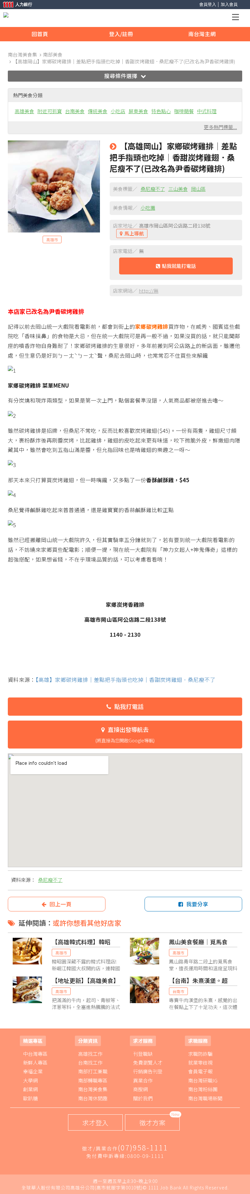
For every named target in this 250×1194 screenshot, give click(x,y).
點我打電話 (129, 706)
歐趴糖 (30, 1098)
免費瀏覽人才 (147, 1062)
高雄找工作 (90, 1053)
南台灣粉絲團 (202, 1089)
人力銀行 (14, 5)
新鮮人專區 (35, 1062)
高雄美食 (24, 111)
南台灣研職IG (202, 1080)
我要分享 (197, 904)
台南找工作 (90, 1062)
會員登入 (207, 4)
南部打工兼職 (92, 1071)
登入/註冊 (121, 34)
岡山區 (198, 188)
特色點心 (161, 111)
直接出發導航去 (125, 734)
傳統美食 (97, 111)
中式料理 (206, 111)
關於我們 (143, 1098)
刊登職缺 (143, 1053)
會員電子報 (200, 1071)
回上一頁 (60, 904)
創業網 (30, 1089)
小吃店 (118, 111)
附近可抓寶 (49, 111)
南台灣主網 (202, 34)
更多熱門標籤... (220, 127)
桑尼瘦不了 (153, 188)
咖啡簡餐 (184, 111)
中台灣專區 (35, 1053)
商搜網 (140, 1089)
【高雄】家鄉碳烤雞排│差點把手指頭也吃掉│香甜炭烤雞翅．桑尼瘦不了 (125, 679)
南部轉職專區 (92, 1080)
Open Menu (237, 18)
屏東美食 (138, 111)
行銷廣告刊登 (147, 1071)
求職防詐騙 (200, 1053)
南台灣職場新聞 (205, 1098)
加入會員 (229, 4)
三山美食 (178, 188)
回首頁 (40, 34)
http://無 (149, 290)
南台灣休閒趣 (92, 1098)
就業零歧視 (200, 1062)
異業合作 (143, 1080)
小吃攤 (148, 207)
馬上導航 (134, 233)
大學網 (30, 1080)
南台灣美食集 (92, 1089)
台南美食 (75, 111)
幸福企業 (33, 1071)
